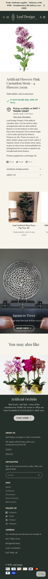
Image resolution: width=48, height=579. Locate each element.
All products (10, 494)
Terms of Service (12, 498)
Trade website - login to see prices (20, 93)
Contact (9, 449)
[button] (20, 69)
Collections (10, 490)
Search (8, 487)
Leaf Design (17, 564)
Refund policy (11, 502)
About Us (9, 453)
